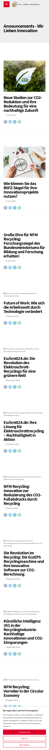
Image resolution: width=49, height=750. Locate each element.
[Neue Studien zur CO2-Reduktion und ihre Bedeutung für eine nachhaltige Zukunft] (24, 76)
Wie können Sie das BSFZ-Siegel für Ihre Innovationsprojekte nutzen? (21, 190)
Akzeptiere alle (24, 732)
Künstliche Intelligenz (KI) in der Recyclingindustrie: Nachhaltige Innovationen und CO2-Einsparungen (23, 631)
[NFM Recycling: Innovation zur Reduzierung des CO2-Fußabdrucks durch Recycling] (24, 478)
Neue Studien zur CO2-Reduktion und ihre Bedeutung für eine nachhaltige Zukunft (23, 104)
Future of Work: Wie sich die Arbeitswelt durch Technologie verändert (24, 307)
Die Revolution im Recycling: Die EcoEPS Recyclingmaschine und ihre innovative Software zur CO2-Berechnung (24, 563)
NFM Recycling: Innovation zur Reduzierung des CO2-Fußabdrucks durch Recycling (23, 494)
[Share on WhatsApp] (19, 122)
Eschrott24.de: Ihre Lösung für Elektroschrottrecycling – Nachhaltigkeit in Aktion (24, 430)
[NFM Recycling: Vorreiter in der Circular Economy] (24, 680)
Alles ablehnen (24, 745)
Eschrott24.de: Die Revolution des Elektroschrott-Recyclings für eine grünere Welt (19, 366)
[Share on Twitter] (10, 122)
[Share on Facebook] (5, 122)
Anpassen (24, 738)
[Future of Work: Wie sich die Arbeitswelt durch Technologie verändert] (24, 294)
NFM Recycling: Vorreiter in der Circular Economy (24, 691)
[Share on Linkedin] (15, 122)
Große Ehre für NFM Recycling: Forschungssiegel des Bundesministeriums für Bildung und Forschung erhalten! (24, 245)
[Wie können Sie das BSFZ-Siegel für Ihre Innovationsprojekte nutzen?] (24, 162)
